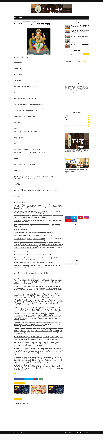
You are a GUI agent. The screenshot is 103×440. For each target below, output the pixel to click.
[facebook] (80, 1)
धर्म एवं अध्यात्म (18, 21)
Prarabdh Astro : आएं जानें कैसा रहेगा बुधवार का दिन (55, 393)
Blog (21, 432)
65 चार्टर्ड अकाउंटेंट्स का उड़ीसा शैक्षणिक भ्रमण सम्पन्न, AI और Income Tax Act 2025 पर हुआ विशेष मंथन (76, 170)
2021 (77, 124)
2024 (77, 119)
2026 (77, 115)
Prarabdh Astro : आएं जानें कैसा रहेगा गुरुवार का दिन (21, 393)
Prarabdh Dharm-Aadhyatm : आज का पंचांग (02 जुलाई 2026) (38, 394)
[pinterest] (88, 1)
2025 (77, 117)
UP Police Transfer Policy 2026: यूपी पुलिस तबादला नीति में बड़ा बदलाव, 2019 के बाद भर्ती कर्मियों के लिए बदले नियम (80, 45)
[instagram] (84, 1)
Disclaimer (87, 432)
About (70, 432)
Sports (72, 263)
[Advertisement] (77, 72)
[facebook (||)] (74, 220)
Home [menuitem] (15, 17)
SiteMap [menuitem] (20, 17)
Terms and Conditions (81, 432)
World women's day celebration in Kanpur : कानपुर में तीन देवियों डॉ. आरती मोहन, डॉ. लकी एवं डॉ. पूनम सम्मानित (80, 31)
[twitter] (82, 1)
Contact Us (74, 432)
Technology (76, 263)
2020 (77, 126)
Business (67, 263)
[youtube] (86, 1)
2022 (77, 122)
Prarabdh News (18, 26)
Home (15, 21)
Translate (85, 61)
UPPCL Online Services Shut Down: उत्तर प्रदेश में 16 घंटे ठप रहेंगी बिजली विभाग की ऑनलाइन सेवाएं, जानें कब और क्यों (80, 26)
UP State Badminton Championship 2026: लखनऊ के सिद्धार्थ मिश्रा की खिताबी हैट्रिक (79, 40)
